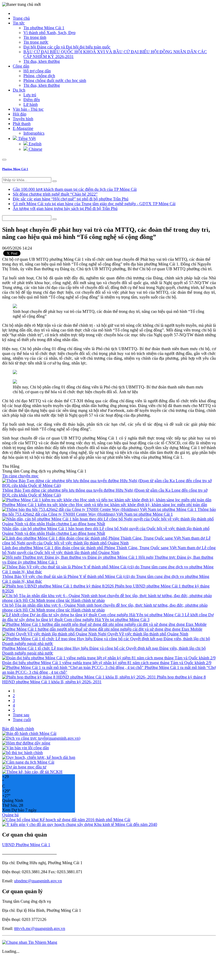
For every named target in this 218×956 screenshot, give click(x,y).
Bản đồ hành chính (18, 728)
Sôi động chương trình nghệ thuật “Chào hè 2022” (55, 194)
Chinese (35, 149)
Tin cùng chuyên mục (20, 476)
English (34, 144)
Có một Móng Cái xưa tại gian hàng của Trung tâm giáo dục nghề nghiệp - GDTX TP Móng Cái (94, 203)
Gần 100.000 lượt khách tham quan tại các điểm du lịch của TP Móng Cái (75, 189)
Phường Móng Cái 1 (15, 169)
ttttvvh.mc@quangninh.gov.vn (39, 928)
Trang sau (21, 715)
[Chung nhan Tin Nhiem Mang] (29, 942)
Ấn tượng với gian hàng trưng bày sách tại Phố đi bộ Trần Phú (65, 208)
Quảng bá (10, 815)
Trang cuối (22, 719)
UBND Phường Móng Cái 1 (26, 844)
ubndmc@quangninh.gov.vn (38, 881)
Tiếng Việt (26, 138)
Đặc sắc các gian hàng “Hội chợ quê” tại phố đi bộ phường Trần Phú (70, 199)
